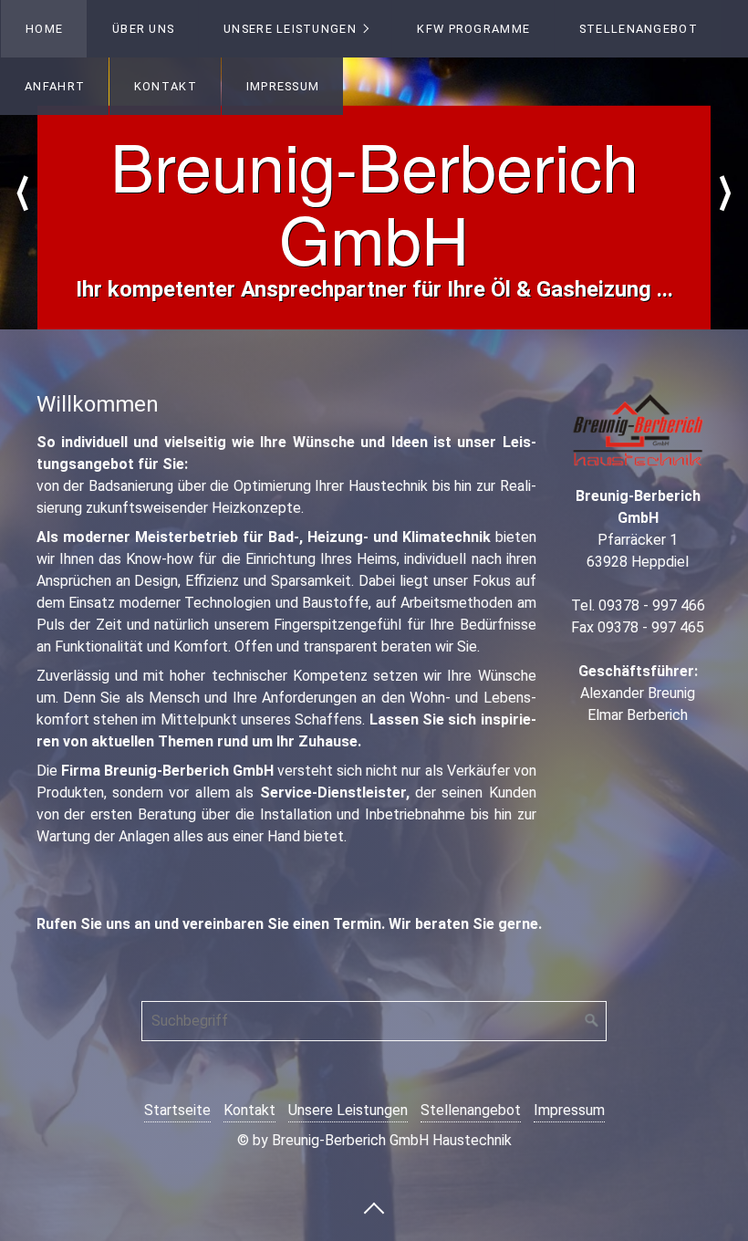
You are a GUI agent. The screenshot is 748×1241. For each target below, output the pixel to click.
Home (44, 29)
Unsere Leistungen (290, 29)
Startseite (177, 1110)
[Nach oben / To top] (374, 1207)
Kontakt (165, 86)
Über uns (143, 29)
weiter (725, 193)
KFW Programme (473, 29)
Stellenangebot (638, 29)
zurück (22, 193)
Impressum (283, 86)
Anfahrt (55, 86)
